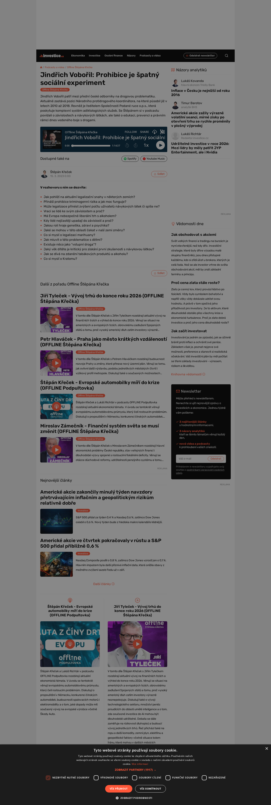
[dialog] (135, 774)
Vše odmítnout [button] (150, 788)
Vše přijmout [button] (119, 788)
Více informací (140, 764)
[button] (135, 770)
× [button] (266, 748)
